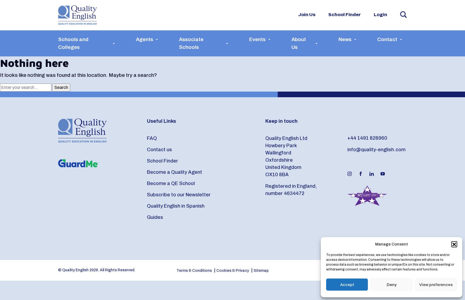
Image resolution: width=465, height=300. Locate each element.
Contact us (159, 149)
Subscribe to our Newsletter (179, 194)
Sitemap (261, 271)
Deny (392, 285)
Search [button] (403, 14)
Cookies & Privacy (232, 271)
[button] (454, 244)
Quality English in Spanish (176, 206)
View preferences (436, 285)
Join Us (306, 14)
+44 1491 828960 (367, 138)
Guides (155, 217)
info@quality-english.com (376, 149)
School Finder (344, 14)
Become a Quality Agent (174, 172)
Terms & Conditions (194, 271)
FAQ (152, 138)
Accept (347, 285)
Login (380, 14)
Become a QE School (171, 183)
